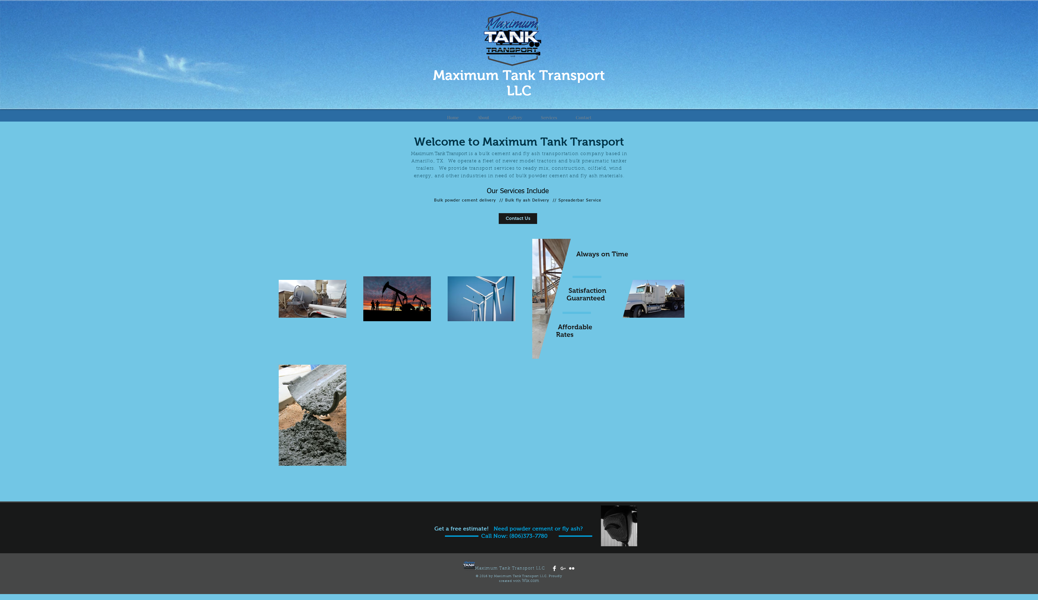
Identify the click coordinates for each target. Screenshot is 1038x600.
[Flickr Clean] (571, 568)
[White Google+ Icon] (563, 568)
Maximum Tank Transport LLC (519, 83)
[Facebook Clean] (554, 568)
